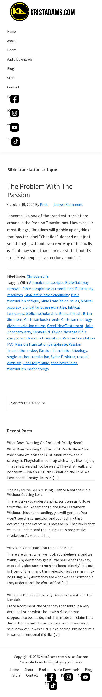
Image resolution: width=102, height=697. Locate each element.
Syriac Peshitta (63, 356)
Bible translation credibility (46, 294)
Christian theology (76, 319)
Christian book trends (42, 319)
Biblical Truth (70, 313)
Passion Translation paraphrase (41, 344)
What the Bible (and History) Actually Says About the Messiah (50, 597)
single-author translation (28, 356)
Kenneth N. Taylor (47, 331)
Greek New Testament (65, 325)
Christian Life (38, 276)
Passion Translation (44, 338)
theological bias (64, 362)
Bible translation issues (60, 301)
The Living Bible (36, 362)
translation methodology (28, 369)
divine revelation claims (26, 325)
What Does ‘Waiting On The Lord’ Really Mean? (45, 442)
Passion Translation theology (63, 350)
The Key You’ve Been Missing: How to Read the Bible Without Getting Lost (49, 492)
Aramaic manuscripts (46, 282)
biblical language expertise (44, 307)
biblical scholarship (41, 313)
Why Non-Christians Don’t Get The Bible (40, 547)
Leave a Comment (68, 204)
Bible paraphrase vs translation (48, 288)
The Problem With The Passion (40, 190)
